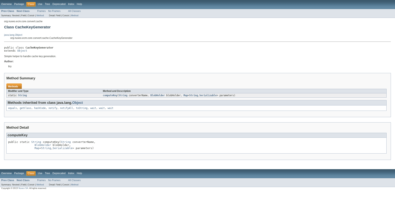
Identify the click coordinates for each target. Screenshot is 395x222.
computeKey (110, 95)
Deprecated (59, 4)
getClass (25, 108)
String (22, 95)
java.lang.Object (13, 35)
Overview (6, 4)
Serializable (208, 95)
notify (53, 108)
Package (19, 4)
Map (186, 95)
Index (71, 4)
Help (79, 4)
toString (81, 108)
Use (40, 4)
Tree (47, 4)
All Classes (74, 11)
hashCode (40, 108)
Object (22, 50)
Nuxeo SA (23, 188)
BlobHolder (157, 95)
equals (12, 108)
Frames (41, 11)
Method (40, 15)
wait (93, 108)
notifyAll (66, 108)
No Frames (54, 11)
